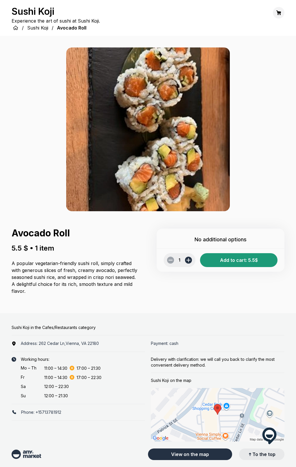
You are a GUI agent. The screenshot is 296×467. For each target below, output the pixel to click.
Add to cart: (239, 260)
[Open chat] (269, 435)
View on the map (190, 454)
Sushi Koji (37, 28)
